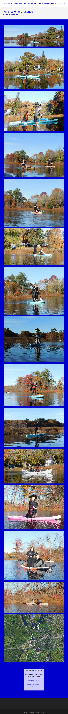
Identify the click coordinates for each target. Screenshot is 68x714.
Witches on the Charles (12, 14)
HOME (34, 686)
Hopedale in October (34, 680)
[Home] (4, 14)
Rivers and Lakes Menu (32, 684)
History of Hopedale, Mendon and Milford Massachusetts (29, 3)
